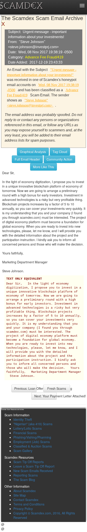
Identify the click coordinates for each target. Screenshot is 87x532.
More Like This (43, 167)
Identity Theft (22, 419)
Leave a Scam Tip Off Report (33, 466)
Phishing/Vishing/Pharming (32, 437)
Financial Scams (25, 433)
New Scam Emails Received (33, 470)
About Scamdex (24, 491)
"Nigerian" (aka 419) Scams (32, 424)
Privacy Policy (23, 508)
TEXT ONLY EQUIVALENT (24, 278)
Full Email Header (27, 159)
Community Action (59, 159)
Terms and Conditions (28, 504)
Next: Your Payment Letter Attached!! (45, 396)
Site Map (19, 495)
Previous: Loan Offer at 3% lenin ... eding (25, 388)
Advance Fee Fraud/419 (44, 57)
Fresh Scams (56, 388)
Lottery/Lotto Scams (27, 428)
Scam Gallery (22, 450)
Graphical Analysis (33, 151)
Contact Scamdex (25, 499)
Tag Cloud (60, 151)
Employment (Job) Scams (31, 441)
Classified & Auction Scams (32, 446)
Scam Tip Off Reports (28, 462)
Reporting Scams (25, 475)
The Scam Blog (24, 479)
